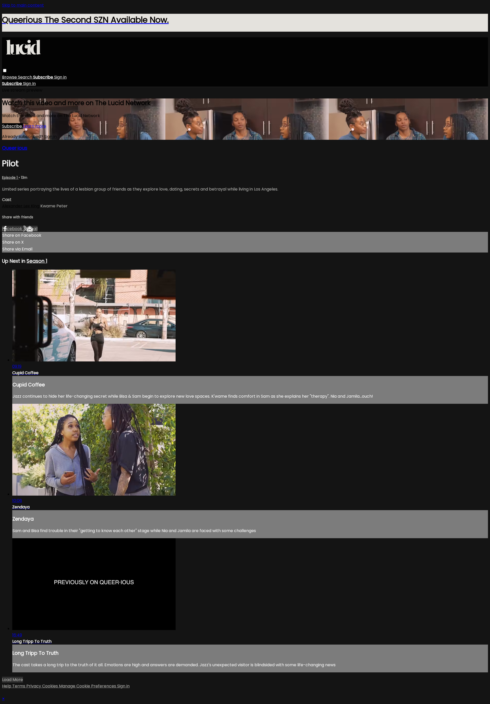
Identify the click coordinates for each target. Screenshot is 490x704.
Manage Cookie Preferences (88, 686)
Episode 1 (10, 177)
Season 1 (37, 261)
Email (32, 229)
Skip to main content (23, 5)
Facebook (12, 229)
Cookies (50, 686)
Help (7, 686)
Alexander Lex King (21, 206)
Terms (19, 686)
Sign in (60, 77)
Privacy (34, 686)
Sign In (29, 83)
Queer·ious (14, 148)
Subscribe (12, 126)
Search (25, 77)
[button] (4, 70)
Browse (10, 77)
